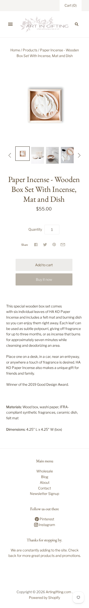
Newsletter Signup (44, 493)
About (44, 482)
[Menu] (10, 24)
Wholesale (44, 471)
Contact (44, 488)
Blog (44, 477)
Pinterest (46, 519)
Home (15, 50)
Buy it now (44, 279)
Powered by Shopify (44, 597)
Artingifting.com (58, 592)
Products (30, 50)
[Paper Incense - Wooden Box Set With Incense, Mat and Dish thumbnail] (22, 153)
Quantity (35, 229)
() (71, 5)
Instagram (46, 525)
